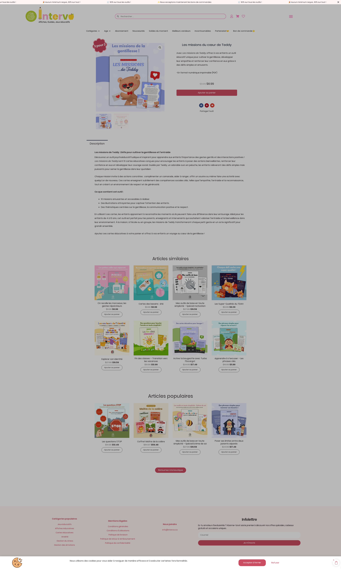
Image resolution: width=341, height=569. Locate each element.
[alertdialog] (170, 2)
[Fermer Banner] (338, 2)
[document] (170, 284)
